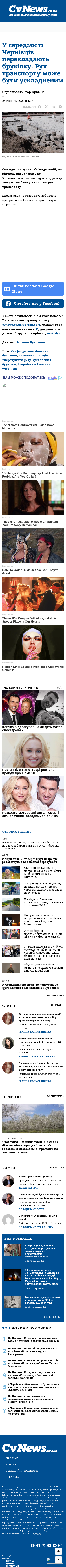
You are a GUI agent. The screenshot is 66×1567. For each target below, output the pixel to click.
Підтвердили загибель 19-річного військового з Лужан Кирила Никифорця (43, 967)
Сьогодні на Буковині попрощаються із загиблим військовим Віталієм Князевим (42, 872)
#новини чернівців (33, 355)
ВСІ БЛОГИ (57, 1167)
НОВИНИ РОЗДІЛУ (52, 1317)
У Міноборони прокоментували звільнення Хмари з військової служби (43, 934)
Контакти (13, 1464)
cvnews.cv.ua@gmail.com (21, 324)
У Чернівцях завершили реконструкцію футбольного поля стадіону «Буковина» (31, 986)
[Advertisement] (33, 244)
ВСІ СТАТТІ (57, 1005)
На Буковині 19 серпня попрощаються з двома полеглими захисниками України (33, 1339)
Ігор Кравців (34, 92)
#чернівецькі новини (34, 364)
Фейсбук (53, 333)
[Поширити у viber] (53, 106)
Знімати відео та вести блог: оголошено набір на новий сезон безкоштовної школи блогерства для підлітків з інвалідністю (43, 952)
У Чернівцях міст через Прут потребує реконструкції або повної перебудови (30, 861)
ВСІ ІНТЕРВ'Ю (55, 1096)
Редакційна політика (22, 1470)
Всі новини (55, 995)
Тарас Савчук (28, 1188)
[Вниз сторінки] (58, 1559)
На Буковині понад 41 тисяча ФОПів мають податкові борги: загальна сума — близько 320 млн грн (30, 845)
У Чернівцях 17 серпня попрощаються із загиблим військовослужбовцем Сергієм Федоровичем (33, 1411)
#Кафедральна (22, 351)
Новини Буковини (31, 342)
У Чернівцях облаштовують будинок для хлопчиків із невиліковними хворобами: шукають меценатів (33, 1387)
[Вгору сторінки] (58, 1551)
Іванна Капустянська (35, 1032)
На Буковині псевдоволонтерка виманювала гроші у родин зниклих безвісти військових (30, 1399)
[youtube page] (49, 1545)
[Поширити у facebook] (39, 106)
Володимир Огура (32, 1209)
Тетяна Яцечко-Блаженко (38, 1056)
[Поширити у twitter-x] (46, 106)
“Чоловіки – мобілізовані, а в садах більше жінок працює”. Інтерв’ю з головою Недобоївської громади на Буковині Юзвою (30, 1147)
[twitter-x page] (44, 1545)
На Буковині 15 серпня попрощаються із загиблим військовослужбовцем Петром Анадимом (33, 1363)
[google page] (33, 1545)
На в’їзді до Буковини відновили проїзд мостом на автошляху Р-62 (43, 902)
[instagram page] (60, 1545)
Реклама (12, 1476)
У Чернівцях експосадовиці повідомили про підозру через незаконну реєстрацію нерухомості (43, 888)
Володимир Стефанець (36, 1227)
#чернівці (9, 368)
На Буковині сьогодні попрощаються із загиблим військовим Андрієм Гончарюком (42, 920)
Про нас (12, 1458)
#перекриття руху (16, 360)
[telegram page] (55, 1545)
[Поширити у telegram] (60, 106)
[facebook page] (38, 1545)
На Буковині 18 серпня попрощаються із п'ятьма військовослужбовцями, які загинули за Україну (33, 1375)
